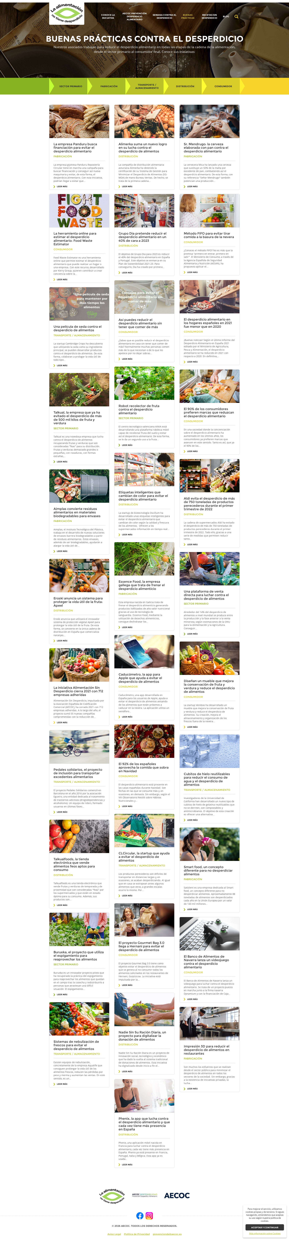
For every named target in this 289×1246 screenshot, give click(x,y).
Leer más (62, 186)
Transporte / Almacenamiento (147, 86)
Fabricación (109, 86)
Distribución (185, 86)
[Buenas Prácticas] (66, 13)
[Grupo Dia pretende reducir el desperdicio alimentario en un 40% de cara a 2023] (144, 211)
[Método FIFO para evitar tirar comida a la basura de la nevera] (209, 211)
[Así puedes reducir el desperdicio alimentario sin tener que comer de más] (144, 297)
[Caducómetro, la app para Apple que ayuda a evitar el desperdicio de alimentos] (144, 652)
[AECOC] (177, 1195)
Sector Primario (70, 86)
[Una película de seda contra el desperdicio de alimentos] (79, 304)
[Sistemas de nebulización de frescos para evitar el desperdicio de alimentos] (79, 1019)
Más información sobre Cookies (264, 1233)
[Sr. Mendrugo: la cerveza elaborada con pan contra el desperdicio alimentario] (209, 121)
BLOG (226, 16)
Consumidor (223, 86)
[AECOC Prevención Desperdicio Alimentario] (144, 1195)
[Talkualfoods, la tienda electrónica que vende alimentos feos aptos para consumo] (79, 836)
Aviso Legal (114, 1234)
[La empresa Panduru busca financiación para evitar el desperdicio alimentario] (79, 121)
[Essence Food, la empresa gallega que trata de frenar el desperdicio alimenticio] (144, 559)
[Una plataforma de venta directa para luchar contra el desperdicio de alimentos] (209, 569)
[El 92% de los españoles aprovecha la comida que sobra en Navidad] (144, 741)
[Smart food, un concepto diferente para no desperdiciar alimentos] (209, 844)
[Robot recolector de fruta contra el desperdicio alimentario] (144, 383)
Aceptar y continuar (264, 1227)
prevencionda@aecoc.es (167, 1234)
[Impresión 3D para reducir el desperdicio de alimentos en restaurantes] (209, 1023)
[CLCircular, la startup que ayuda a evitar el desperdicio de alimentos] (144, 830)
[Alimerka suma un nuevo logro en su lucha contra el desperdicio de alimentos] (144, 121)
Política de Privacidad (137, 1234)
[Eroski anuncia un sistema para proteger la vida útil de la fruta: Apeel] (79, 575)
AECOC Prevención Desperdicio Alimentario (134, 16)
